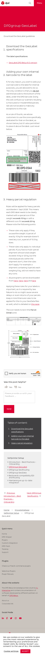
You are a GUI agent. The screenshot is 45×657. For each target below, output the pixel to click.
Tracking (5, 549)
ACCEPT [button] (25, 651)
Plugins (5, 540)
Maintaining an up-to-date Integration (20, 481)
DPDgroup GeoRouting (19, 470)
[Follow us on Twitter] (11, 618)
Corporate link (7, 604)
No (19, 387)
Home (6, 510)
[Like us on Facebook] (7, 618)
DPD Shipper (7, 537)
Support (5, 552)
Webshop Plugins (9, 571)
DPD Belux (13, 596)
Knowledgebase (22, 510)
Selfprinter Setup (11, 513)
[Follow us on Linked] (3, 618)
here (16, 281)
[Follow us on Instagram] (16, 618)
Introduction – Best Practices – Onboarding (22, 463)
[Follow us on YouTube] (20, 618)
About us (5, 601)
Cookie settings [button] (11, 651)
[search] (30, 3)
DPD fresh (6, 546)
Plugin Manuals (8, 574)
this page (35, 304)
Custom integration (10, 543)
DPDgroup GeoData (17, 473)
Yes (10, 387)
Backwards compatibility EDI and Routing (21, 477)
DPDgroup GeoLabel (18, 467)
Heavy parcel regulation (21, 443)
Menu (39, 3)
